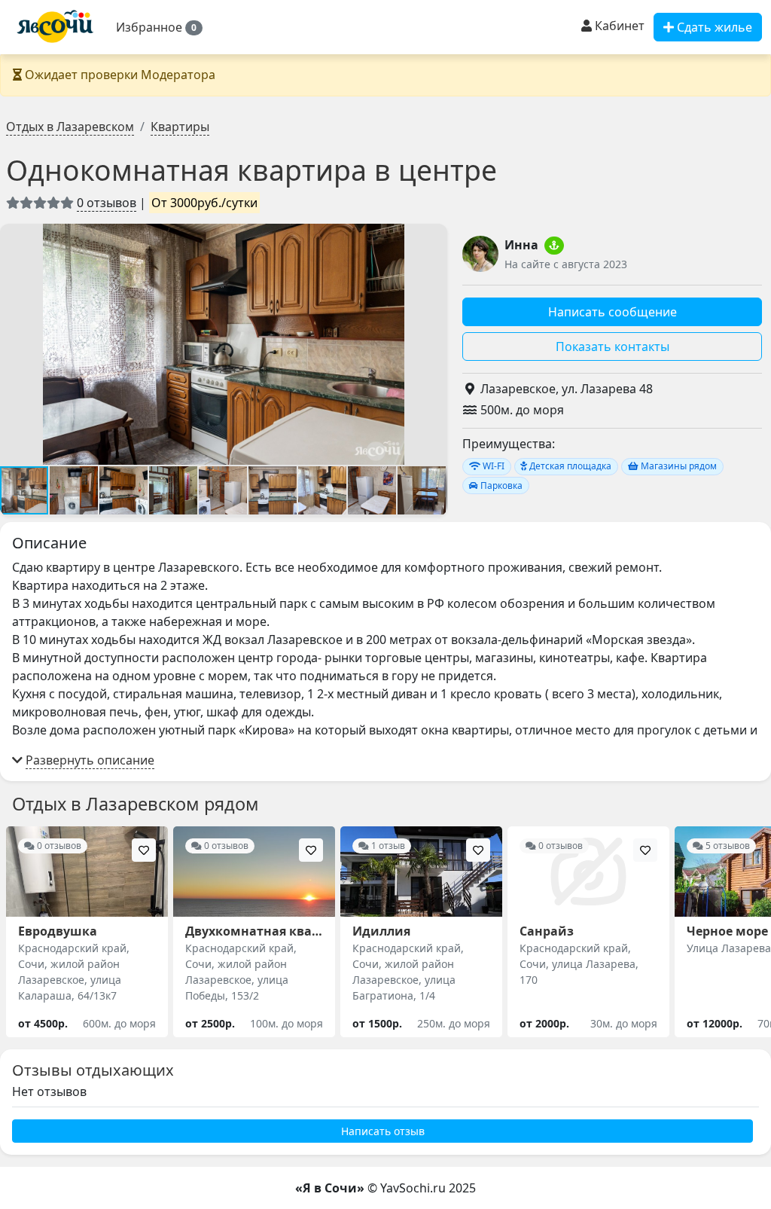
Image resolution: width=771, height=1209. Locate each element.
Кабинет (618, 25)
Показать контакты (612, 346)
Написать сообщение (612, 312)
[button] (159, 27)
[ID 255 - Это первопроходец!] (554, 246)
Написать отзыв (383, 1131)
